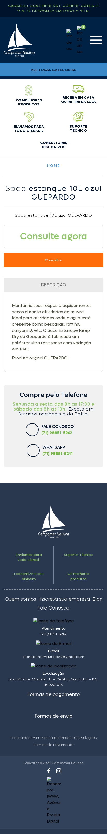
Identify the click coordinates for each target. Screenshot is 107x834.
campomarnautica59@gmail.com (53, 656)
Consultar (53, 260)
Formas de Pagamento (53, 744)
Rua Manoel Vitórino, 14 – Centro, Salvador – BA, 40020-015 (53, 682)
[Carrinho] (79, 40)
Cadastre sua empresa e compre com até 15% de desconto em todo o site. (53, 8)
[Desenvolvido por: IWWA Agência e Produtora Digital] (53, 800)
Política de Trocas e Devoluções (69, 737)
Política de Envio (24, 737)
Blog (97, 599)
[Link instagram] (59, 771)
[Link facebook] (48, 771)
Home (53, 165)
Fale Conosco (53, 608)
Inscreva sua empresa (64, 599)
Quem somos (20, 599)
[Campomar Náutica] (19, 40)
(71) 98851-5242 (54, 634)
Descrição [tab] (53, 285)
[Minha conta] (69, 40)
